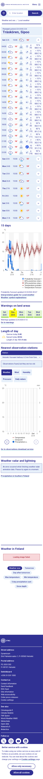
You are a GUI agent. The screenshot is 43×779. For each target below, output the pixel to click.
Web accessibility (8, 694)
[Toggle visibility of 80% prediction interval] (32, 281)
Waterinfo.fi (5, 727)
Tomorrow (29, 568)
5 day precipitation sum (21, 582)
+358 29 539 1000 (8, 675)
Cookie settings (7, 700)
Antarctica (5, 729)
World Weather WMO (9, 718)
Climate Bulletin (7, 713)
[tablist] (21, 376)
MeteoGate (5, 721)
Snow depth (21, 586)
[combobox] (19, 13)
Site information (7, 692)
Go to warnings (7, 322)
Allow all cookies (22, 772)
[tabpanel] (21, 413)
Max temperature (12, 577)
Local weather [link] (23, 20)
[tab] (6, 372)
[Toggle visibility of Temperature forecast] (32, 287)
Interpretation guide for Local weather (17, 295)
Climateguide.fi (7, 710)
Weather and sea (8, 20)
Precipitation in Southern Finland (15, 476)
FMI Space (5, 716)
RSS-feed (5, 689)
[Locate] (3, 13)
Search (35, 13)
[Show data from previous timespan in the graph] (7, 442)
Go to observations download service (17, 449)
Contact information (9, 684)
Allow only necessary (21, 766)
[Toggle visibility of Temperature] (18, 438)
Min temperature (31, 577)
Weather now (14, 568)
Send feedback (7, 686)
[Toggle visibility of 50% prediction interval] (32, 283)
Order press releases (9, 697)
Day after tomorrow (21, 573)
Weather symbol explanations (13, 297)
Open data (5, 724)
